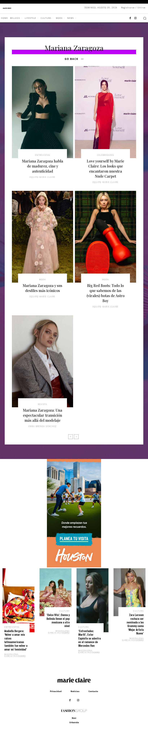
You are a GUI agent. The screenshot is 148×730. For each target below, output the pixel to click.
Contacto (93, 691)
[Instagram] (135, 18)
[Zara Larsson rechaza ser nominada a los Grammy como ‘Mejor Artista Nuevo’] (129, 592)
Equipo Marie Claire (42, 177)
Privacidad (56, 691)
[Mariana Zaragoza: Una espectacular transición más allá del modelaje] (42, 361)
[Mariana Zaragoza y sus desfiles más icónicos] (42, 237)
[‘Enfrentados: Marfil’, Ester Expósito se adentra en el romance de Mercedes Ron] (92, 600)
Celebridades (105, 155)
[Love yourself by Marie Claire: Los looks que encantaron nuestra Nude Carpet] (105, 112)
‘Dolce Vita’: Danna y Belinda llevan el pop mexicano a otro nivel (58, 620)
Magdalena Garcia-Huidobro (15, 655)
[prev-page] (70, 436)
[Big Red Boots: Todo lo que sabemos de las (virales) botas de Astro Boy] (105, 237)
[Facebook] (130, 18)
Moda (42, 279)
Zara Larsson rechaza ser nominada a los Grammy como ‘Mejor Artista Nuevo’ (135, 624)
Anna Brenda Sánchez (42, 426)
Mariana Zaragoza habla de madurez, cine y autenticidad (42, 165)
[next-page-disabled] (76, 436)
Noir (74, 718)
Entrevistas (42, 155)
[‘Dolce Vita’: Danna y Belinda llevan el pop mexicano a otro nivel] (55, 592)
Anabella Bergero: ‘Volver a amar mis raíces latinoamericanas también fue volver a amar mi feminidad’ (15, 640)
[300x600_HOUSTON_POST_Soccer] (74, 566)
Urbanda (74, 722)
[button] (145, 18)
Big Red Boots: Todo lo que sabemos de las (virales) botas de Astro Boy (106, 293)
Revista (42, 404)
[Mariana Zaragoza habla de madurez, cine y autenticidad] (42, 112)
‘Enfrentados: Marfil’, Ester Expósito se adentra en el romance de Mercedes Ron (89, 638)
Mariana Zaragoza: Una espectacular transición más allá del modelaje (42, 415)
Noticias (75, 691)
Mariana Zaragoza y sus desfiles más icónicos (42, 288)
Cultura (64, 611)
